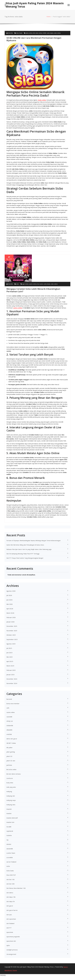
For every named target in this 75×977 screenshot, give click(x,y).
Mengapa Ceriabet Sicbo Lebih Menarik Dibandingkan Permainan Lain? (33, 290)
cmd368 (9, 734)
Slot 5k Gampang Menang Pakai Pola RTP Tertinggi (22, 554)
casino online (33, 284)
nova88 (8, 827)
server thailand (11, 862)
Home (49, 16)
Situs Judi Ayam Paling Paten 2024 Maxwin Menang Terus (35, 5)
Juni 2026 (9, 600)
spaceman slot (11, 941)
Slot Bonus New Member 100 (16, 888)
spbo (8, 945)
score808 (9, 857)
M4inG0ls (10, 33)
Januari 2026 (10, 622)
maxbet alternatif (12, 818)
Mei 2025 (9, 657)
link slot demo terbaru (13, 774)
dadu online (29, 33)
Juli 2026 (9, 595)
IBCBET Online (11, 743)
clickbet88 (9, 725)
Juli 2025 (9, 648)
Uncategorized (11, 954)
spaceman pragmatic (13, 936)
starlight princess (12, 950)
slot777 (8, 928)
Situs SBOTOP (11, 875)
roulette (9, 835)
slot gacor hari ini (11, 910)
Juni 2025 (9, 652)
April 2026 (9, 609)
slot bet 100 (10, 879)
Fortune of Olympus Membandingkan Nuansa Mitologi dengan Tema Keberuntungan (33, 540)
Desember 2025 (11, 626)
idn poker (9, 747)
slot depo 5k (10, 901)
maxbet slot (10, 822)
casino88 (9, 717)
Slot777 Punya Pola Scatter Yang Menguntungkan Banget (24, 558)
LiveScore (9, 778)
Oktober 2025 (11, 635)
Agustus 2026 (10, 591)
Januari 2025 (10, 674)
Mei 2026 (9, 604)
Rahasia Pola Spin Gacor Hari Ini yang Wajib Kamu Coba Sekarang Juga (28, 549)
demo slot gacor (11, 739)
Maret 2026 (10, 613)
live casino (40, 284)
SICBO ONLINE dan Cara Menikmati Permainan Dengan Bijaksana (33, 39)
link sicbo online (37, 33)
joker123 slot (10, 761)
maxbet (8, 813)
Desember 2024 (11, 679)
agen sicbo (25, 284)
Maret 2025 (10, 666)
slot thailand (10, 923)
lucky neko (9, 783)
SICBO (44, 33)
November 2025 (11, 631)
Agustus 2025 (10, 644)
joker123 (9, 756)
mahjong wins (10, 805)
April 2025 (9, 661)
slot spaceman (11, 919)
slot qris (9, 915)
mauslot (9, 809)
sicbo (17, 284)
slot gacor (9, 906)
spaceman (9, 932)
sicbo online (57, 33)
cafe (7, 708)
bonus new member (12, 703)
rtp (7, 840)
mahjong (9, 791)
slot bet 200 (10, 884)
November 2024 (11, 683)
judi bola (9, 765)
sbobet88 (9, 849)
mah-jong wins (11, 787)
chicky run (9, 721)
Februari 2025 (11, 670)
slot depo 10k (10, 897)
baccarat (9, 699)
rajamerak (9, 831)
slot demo (9, 893)
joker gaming (10, 752)
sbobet (8, 844)
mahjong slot (10, 796)
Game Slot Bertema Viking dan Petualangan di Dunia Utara (25, 545)
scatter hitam (10, 853)
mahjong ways (11, 800)
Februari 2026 (11, 617)
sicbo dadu (50, 33)
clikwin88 (9, 730)
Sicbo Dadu (19, 33)
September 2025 (12, 639)
